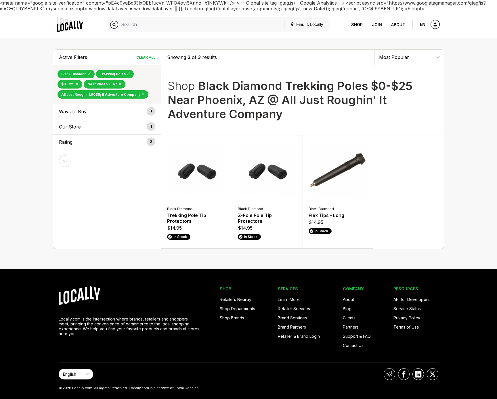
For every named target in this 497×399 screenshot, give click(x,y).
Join (377, 24)
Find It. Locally (309, 24)
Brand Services (292, 317)
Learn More (289, 299)
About (398, 24)
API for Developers (411, 299)
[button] (107, 111)
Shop (357, 24)
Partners (351, 327)
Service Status (407, 308)
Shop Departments (237, 308)
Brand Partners (292, 327)
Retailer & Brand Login (299, 336)
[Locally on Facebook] (404, 374)
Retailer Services (294, 308)
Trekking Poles (113, 74)
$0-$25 (68, 84)
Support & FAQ (357, 336)
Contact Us (353, 345)
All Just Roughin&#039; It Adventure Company (101, 94)
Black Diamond (74, 74)
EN (422, 24)
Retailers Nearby (235, 299)
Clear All (145, 57)
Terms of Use (406, 327)
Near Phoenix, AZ (102, 84)
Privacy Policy (406, 317)
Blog (347, 308)
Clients (349, 317)
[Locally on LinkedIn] (418, 374)
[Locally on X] (432, 374)
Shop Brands (232, 317)
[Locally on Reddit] (389, 374)
